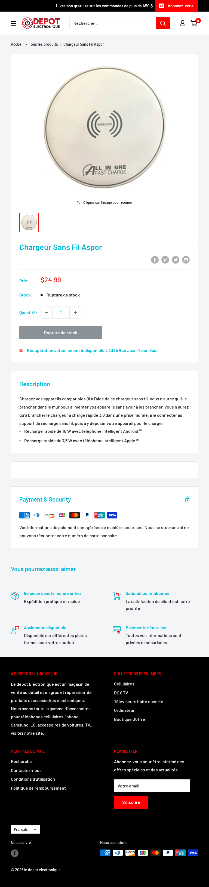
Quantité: (28, 312)
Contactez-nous (26, 770)
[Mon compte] (182, 23)
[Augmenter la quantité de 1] (75, 312)
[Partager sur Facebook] (155, 259)
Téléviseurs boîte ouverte (138, 701)
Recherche (21, 761)
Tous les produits (43, 44)
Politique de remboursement (38, 787)
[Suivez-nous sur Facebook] (15, 853)
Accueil (17, 44)
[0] (193, 23)
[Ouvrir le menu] (13, 23)
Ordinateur (124, 710)
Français (21, 829)
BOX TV (121, 692)
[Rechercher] (163, 23)
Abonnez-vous (180, 5)
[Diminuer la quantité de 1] (46, 312)
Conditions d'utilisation (33, 778)
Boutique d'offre (129, 719)
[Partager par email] (186, 259)
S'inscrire (131, 802)
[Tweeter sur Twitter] (175, 259)
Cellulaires (124, 683)
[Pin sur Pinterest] (165, 259)
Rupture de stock (60, 332)
